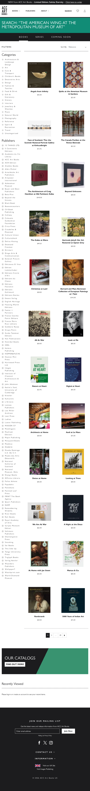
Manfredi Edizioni (9, 433)
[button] (77, 11)
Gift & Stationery (9, 96)
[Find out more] (45, 661)
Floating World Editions (12, 306)
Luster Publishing (13, 423)
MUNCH (8, 447)
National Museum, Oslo (11, 470)
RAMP (7, 505)
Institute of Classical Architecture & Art (12, 377)
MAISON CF (10, 426)
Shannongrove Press (11, 538)
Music (7, 112)
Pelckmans (9, 488)
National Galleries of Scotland (10, 464)
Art (6, 68)
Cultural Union (12, 235)
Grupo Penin (10, 330)
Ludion (8, 419)
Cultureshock (11, 238)
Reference (9, 121)
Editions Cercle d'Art (12, 274)
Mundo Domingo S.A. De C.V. (12, 451)
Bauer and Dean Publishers (12, 190)
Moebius (8, 444)
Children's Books (13, 76)
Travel (8, 130)
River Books (10, 514)
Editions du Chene (10, 280)
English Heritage (12, 302)
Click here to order (74, 2)
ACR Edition (10, 163)
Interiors (9, 103)
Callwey (8, 215)
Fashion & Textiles (9, 87)
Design (8, 83)
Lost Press (9, 416)
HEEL (7, 345)
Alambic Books (11, 166)
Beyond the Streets (10, 199)
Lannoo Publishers (9, 406)
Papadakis (9, 485)
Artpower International (11, 179)
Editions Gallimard (9, 291)
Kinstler (8, 396)
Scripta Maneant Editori (12, 527)
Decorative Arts (12, 79)
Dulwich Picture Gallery (12, 260)
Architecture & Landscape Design (12, 62)
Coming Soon (61, 37)
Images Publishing (9, 369)
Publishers (30, 11)
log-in (9, 694)
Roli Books (10, 517)
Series (40, 37)
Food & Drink (11, 91)
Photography (10, 118)
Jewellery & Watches (10, 107)
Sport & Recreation (10, 126)
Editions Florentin (9, 285)
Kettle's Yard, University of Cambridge (11, 390)
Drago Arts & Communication (12, 254)
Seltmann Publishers (9, 532)
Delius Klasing (11, 241)
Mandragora (10, 429)
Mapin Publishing (12, 438)
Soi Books (9, 545)
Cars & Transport (9, 72)
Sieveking (9, 542)
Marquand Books (12, 441)
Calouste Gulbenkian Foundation (10, 220)
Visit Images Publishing (45, 769)
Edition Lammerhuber (11, 269)
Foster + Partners (9, 311)
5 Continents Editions (11, 150)
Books (15, 11)
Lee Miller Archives (9, 412)
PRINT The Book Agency (12, 497)
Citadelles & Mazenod (10, 231)
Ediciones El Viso (13, 264)
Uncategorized (11, 133)
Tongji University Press (13, 553)
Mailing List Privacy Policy (45, 735)
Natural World (11, 115)
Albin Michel (10, 169)
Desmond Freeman (9, 246)
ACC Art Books (12, 160)
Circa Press (10, 226)
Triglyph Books (12, 557)
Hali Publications (13, 339)
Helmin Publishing (9, 349)
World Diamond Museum (12, 577)
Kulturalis (9, 399)
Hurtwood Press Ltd (12, 363)
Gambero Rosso (12, 327)
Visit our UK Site (49, 765)
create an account (20, 694)
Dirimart (9, 250)
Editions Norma (12, 295)
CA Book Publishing (9, 211)
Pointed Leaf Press (11, 492)
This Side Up (11, 549)
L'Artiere (9, 402)
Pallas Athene (11, 481)
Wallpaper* (10, 569)
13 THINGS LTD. (12, 145)
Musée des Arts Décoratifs (12, 457)
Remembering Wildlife (11, 509)
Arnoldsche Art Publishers (12, 173)
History (8, 100)
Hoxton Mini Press (11, 358)
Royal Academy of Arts (12, 521)
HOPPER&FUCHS (12, 354)
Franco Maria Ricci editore (11, 322)
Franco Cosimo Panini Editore (12, 317)
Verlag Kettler (11, 561)
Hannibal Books (12, 342)
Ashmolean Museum (10, 184)
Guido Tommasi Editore (12, 334)
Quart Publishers (12, 502)
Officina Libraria (12, 478)
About (44, 11)
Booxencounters (12, 206)
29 (60, 635)
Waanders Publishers (9, 565)
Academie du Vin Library (12, 155)
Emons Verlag (11, 298)
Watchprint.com (12, 572)
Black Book (10, 203)
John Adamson (11, 384)
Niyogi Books (11, 475)
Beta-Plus (9, 194)
